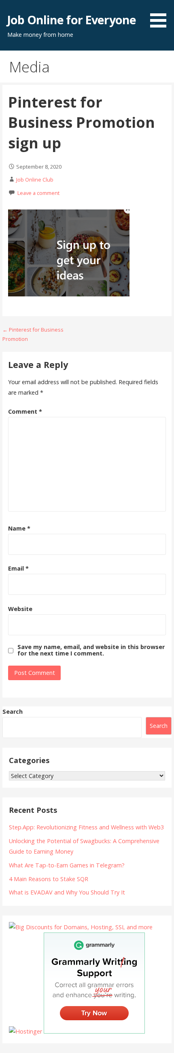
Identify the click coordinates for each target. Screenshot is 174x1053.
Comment (25, 411)
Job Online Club (34, 179)
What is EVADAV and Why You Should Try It (67, 892)
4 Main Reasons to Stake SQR (48, 879)
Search (12, 711)
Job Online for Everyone (71, 19)
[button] (161, 15)
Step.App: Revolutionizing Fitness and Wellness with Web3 (86, 827)
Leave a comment (38, 193)
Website (20, 609)
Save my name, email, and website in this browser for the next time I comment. (91, 650)
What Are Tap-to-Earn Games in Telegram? (67, 865)
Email (18, 568)
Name (19, 528)
